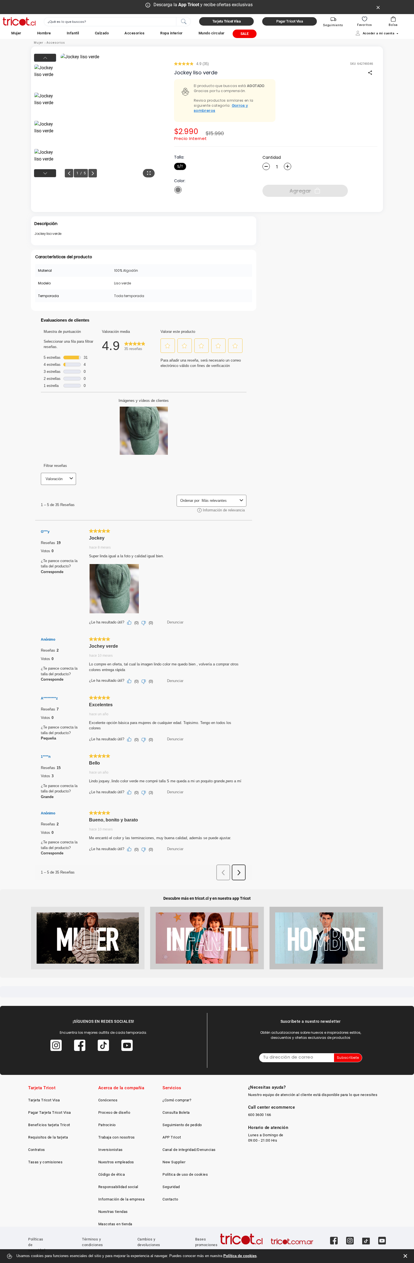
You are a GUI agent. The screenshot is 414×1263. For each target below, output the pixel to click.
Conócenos (108, 1100)
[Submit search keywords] (183, 21)
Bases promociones (206, 1242)
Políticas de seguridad (36, 1244)
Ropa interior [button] (171, 33)
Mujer (38, 43)
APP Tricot (172, 1137)
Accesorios (55, 43)
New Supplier (174, 1162)
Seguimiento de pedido (182, 1125)
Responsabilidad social (118, 1187)
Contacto (170, 1199)
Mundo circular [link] (212, 33)
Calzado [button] (102, 33)
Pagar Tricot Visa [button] (289, 21)
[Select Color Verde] (178, 189)
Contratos (36, 1150)
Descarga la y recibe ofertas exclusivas (203, 4)
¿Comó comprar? (177, 1100)
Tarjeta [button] (226, 21)
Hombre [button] (44, 33)
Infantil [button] (73, 33)
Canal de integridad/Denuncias (189, 1150)
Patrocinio (107, 1125)
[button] (16, 33)
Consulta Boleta (176, 1112)
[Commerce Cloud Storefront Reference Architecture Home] (19, 21)
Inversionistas (110, 1150)
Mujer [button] (16, 33)
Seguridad (171, 1187)
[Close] (378, 7)
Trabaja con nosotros (116, 1137)
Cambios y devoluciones (148, 1242)
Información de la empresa (121, 1199)
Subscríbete (348, 1057)
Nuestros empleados (116, 1162)
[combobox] (117, 21)
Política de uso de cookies (185, 1174)
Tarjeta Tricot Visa (44, 1100)
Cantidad (271, 157)
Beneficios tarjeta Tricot (49, 1125)
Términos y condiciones (92, 1242)
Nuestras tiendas (113, 1211)
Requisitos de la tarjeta (48, 1137)
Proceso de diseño (114, 1112)
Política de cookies (240, 1256)
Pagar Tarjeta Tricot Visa (49, 1112)
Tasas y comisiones (45, 1162)
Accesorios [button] (134, 33)
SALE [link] (245, 34)
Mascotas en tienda (115, 1224)
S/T (180, 166)
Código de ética (111, 1174)
